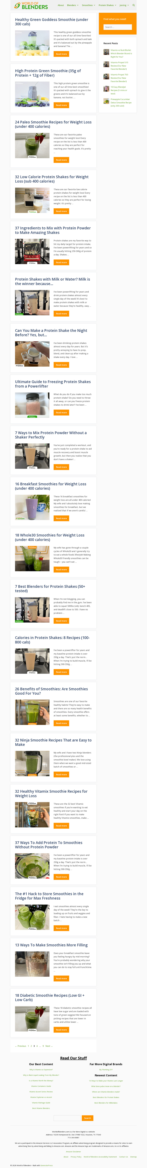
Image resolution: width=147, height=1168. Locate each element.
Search (87, 1118)
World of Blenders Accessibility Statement (100, 1157)
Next (49, 1046)
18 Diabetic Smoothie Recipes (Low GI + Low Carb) (50, 997)
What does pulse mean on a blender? (106, 1086)
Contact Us (123, 1157)
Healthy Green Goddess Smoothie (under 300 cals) (51, 21)
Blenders (71, 5)
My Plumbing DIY (106, 1069)
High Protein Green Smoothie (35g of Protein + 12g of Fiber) (48, 73)
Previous (20, 1046)
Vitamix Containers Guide (41, 1086)
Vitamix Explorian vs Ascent (41, 1097)
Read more (61, 54)
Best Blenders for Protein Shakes (106, 1097)
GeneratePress (46, 1165)
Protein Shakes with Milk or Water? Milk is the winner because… (52, 281)
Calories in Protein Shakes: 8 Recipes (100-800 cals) (52, 639)
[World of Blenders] (32, 5)
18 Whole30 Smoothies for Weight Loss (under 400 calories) (49, 537)
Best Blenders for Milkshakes (105, 1103)
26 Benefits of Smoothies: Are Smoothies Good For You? (51, 691)
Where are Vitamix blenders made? (106, 1092)
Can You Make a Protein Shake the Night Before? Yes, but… (51, 332)
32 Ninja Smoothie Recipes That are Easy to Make (53, 742)
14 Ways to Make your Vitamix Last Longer (106, 1081)
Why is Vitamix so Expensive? (41, 1069)
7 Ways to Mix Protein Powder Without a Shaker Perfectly (51, 435)
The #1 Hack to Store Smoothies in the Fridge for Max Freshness (49, 896)
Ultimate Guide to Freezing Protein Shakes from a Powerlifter (53, 383)
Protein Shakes (106, 5)
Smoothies (87, 5)
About (61, 5)
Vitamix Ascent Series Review (41, 1091)
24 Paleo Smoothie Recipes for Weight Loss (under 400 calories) (53, 124)
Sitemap (133, 1157)
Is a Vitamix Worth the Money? (41, 1080)
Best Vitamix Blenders (41, 1108)
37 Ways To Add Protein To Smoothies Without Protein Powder (48, 844)
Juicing (123, 5)
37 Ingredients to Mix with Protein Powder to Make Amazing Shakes (53, 230)
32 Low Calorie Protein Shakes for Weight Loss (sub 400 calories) (52, 179)
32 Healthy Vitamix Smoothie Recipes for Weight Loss (51, 793)
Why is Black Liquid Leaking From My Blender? (41, 1075)
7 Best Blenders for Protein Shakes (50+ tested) (50, 588)
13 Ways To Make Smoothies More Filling (51, 944)
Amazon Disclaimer (73, 1151)
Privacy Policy (76, 1157)
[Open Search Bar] (134, 5)
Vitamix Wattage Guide (41, 1103)
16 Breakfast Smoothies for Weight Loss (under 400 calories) (50, 486)
